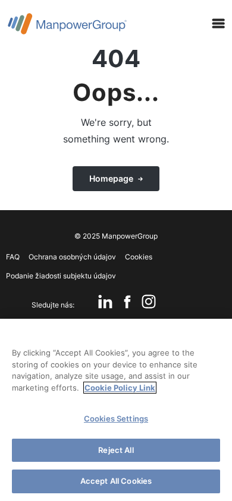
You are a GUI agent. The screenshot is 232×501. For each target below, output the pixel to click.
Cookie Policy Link (119, 387)
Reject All (115, 450)
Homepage (111, 178)
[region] (116, 410)
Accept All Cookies (116, 481)
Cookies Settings (116, 418)
